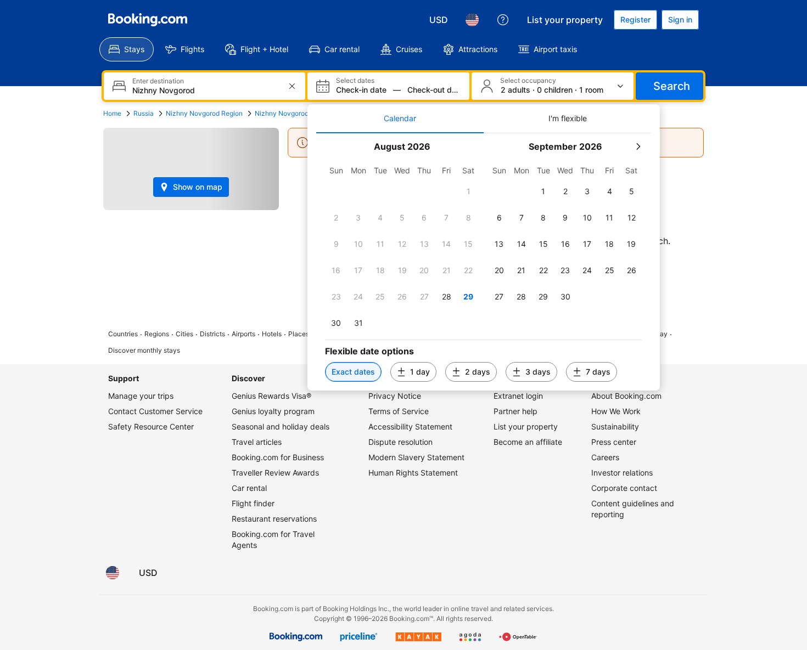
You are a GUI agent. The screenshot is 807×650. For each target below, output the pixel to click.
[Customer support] (503, 20)
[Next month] (638, 146)
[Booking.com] (147, 19)
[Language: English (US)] (472, 20)
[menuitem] (126, 49)
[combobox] (205, 90)
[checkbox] (468, 191)
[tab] (400, 118)
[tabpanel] (483, 262)
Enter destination (158, 81)
